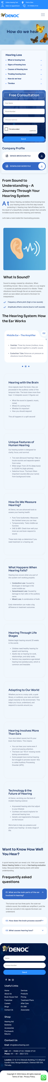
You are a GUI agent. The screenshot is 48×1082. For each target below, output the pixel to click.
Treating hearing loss (25, 74)
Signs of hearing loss (25, 64)
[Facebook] (6, 980)
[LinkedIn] (9, 980)
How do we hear (25, 79)
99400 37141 (30, 1051)
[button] (22, 366)
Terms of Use (17, 1077)
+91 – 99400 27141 (16, 1051)
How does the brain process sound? (24, 921)
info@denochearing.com (19, 1045)
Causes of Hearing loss (25, 69)
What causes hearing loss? (19, 930)
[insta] (13, 980)
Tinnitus (25, 83)
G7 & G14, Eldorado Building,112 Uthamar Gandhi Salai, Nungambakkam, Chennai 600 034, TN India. (24, 1062)
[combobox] (24, 120)
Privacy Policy (29, 1077)
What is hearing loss (25, 60)
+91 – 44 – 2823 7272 (19, 1054)
